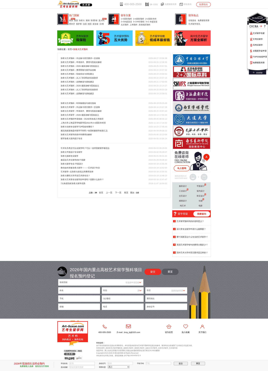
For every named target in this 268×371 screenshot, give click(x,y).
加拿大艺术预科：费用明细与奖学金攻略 (78, 70)
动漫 (201, 201)
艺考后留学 (258, 39)
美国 (71, 20)
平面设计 (200, 186)
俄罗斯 (79, 24)
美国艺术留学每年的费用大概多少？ (192, 245)
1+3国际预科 (126, 19)
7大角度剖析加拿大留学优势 (73, 183)
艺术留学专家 (259, 33)
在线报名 (192, 20)
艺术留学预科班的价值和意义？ (190, 221)
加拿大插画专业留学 (69, 156)
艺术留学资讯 (194, 24)
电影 (201, 206)
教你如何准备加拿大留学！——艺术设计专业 (80, 168)
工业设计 (183, 191)
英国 (76, 20)
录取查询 (187, 4)
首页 (101, 192)
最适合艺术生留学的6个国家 (73, 160)
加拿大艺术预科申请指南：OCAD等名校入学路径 (82, 119)
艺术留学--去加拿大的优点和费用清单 (77, 172)
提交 (152, 271)
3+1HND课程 (138, 22)
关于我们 (202, 332)
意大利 (101, 20)
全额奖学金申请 (260, 51)
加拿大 (82, 20)
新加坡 (95, 24)
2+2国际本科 (150, 19)
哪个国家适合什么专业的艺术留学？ (192, 237)
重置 (170, 271)
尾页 (126, 192)
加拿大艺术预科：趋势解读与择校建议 (77, 82)
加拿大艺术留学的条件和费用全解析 (76, 134)
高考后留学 (258, 45)
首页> (70, 49)
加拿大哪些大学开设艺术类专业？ (75, 175)
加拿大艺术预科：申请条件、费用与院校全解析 (81, 62)
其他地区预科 (144, 25)
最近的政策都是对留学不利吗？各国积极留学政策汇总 (84, 131)
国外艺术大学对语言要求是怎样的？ (192, 252)
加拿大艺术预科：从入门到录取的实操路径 (79, 78)
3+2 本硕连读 (151, 22)
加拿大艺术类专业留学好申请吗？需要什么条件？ (82, 179)
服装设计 (183, 186)
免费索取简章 (171, 4)
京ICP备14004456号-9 (132, 356)
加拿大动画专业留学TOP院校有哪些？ (77, 127)
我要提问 (201, 214)
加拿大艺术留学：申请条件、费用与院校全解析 (81, 111)
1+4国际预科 (138, 19)
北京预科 (125, 25)
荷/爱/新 (94, 20)
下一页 (118, 192)
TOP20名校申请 (260, 57)
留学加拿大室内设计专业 (71, 138)
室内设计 (200, 191)
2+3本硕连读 (126, 22)
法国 (85, 24)
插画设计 (183, 201)
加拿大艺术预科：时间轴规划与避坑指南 (78, 103)
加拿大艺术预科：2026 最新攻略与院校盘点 (80, 66)
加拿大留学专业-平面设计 (72, 164)
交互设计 (183, 196)
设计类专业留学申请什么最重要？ (191, 229)
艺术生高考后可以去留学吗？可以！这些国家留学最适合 (85, 148)
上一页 (109, 192)
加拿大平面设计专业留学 (71, 152)
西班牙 (72, 24)
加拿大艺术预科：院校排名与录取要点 (77, 74)
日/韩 (101, 24)
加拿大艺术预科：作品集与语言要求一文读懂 (80, 58)
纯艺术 (183, 206)
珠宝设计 (200, 196)
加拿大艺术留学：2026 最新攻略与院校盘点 (80, 115)
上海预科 (133, 25)
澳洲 (88, 20)
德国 (90, 24)
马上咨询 (181, 168)
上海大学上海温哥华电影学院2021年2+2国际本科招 (83, 123)
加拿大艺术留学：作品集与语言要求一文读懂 (80, 107)
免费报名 (203, 4)
